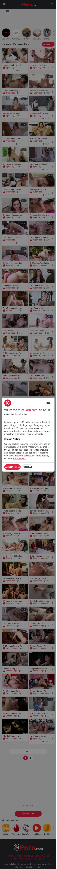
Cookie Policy (19, 458)
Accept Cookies (12, 467)
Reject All (27, 467)
